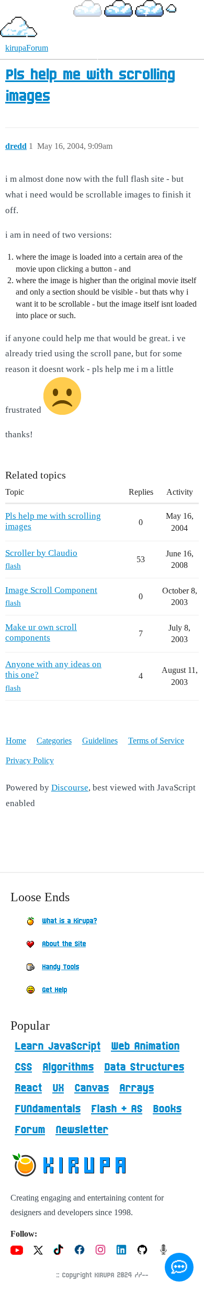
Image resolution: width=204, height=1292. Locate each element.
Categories (54, 740)
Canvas (91, 1088)
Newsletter (81, 1130)
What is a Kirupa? (69, 921)
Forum (30, 1130)
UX (58, 1088)
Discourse (69, 788)
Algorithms (68, 1067)
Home (16, 740)
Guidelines (100, 740)
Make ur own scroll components (41, 632)
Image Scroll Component (51, 590)
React (28, 1088)
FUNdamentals (48, 1109)
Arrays (136, 1088)
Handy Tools (60, 967)
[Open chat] (179, 1267)
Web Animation (145, 1046)
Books (167, 1109)
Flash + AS (116, 1109)
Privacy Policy (30, 760)
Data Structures (144, 1067)
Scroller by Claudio (41, 553)
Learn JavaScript (57, 1046)
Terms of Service (156, 740)
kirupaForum (26, 47)
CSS (23, 1067)
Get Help (54, 990)
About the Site (64, 944)
